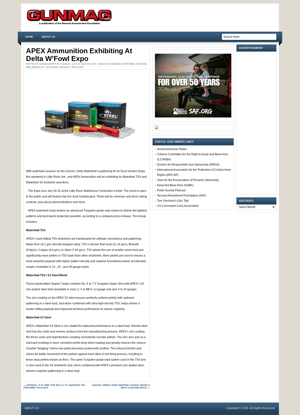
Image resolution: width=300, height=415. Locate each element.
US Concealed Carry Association (178, 206)
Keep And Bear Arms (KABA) (175, 185)
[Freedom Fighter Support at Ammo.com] (157, 128)
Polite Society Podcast (171, 190)
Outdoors (52, 67)
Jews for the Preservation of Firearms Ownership (188, 180)
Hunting (141, 64)
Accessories (114, 64)
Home (29, 36)
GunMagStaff (47, 64)
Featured (129, 64)
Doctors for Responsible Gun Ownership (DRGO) (188, 164)
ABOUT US (48, 36)
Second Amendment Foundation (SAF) (181, 195)
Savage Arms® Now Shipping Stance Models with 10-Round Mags (121, 386)
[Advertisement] (257, 123)
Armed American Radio (172, 149)
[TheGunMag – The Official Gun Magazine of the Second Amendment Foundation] (70, 24)
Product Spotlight (72, 67)
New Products (35, 67)
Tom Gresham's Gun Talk (173, 200)
